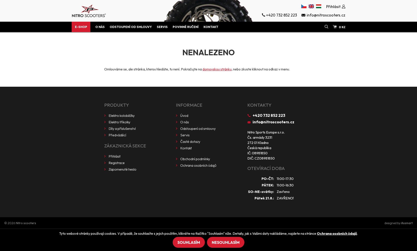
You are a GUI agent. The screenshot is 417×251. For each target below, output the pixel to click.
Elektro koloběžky (122, 115)
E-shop (81, 27)
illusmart (407, 223)
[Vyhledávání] (326, 27)
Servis (162, 27)
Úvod (184, 115)
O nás (100, 27)
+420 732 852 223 (269, 115)
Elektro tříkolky (119, 122)
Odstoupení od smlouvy (131, 27)
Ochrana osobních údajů (198, 165)
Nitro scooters (26, 223)
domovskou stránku (217, 69)
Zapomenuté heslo (122, 169)
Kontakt (211, 27)
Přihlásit (115, 156)
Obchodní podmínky (195, 159)
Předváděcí (117, 135)
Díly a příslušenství (122, 128)
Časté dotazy (190, 141)
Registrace (117, 163)
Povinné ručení (186, 27)
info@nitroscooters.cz (273, 121)
